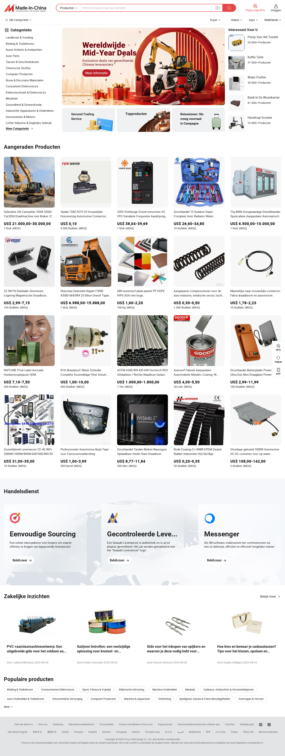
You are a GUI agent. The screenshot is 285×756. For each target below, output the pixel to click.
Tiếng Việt (248, 731)
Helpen (235, 20)
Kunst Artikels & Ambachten (24, 50)
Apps (252, 20)
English (24, 731)
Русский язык (152, 731)
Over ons (42, 724)
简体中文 (37, 731)
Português (121, 731)
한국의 (168, 731)
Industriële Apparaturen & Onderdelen (30, 111)
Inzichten (230, 724)
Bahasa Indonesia (268, 731)
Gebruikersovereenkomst (81, 724)
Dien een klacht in (24, 724)
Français (78, 731)
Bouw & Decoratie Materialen (24, 80)
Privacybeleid (106, 724)
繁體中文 (52, 731)
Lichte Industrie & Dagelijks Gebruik (29, 123)
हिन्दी (208, 731)
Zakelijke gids (247, 724)
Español (92, 731)
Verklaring (58, 724)
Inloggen (276, 10)
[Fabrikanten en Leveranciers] (25, 8)
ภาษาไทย (220, 731)
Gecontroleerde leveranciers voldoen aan (199, 724)
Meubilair (12, 98)
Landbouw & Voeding (19, 37)
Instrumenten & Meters (20, 117)
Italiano (136, 731)
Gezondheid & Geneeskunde (24, 105)
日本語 (65, 731)
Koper (213, 20)
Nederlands (195, 731)
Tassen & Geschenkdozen (22, 62)
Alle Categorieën (18, 20)
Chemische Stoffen (18, 68)
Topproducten (165, 724)
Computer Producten (19, 74)
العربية (180, 731)
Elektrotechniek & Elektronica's (26, 92)
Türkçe (234, 731)
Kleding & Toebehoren (20, 44)
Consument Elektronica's (22, 86)
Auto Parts (13, 56)
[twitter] (269, 724)
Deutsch (106, 731)
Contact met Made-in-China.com (136, 724)
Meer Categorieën (17, 128)
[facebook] (260, 724)
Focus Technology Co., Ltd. (138, 739)
